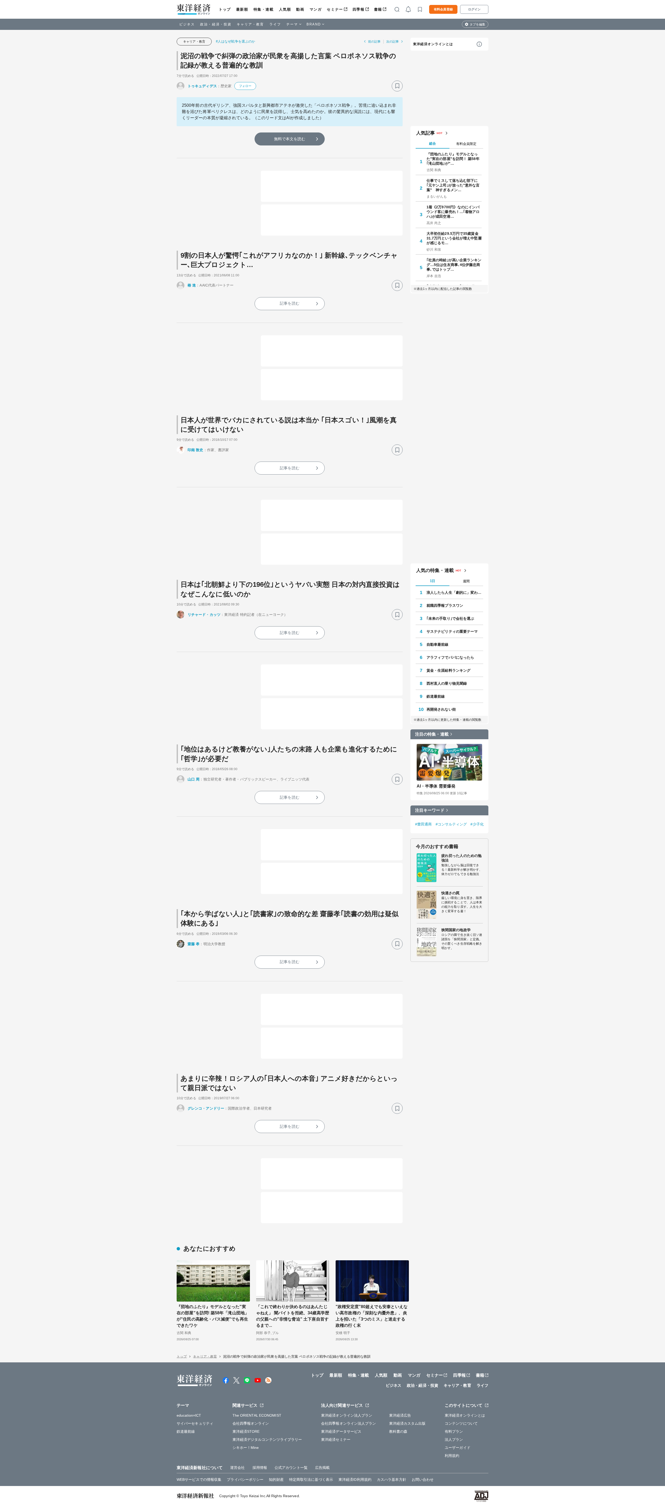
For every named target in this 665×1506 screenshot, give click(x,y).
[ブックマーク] (397, 86)
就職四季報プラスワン (445, 605)
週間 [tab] (466, 581)
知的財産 (276, 1479)
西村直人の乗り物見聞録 (447, 683)
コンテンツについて (461, 1423)
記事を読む (290, 303)
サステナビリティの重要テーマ (452, 631)
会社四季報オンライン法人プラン (348, 1423)
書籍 (378, 9)
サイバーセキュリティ (195, 1423)
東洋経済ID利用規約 (354, 1479)
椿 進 (192, 285)
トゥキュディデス (202, 86)
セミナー (335, 9)
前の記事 (374, 41)
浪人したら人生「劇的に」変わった (455, 592)
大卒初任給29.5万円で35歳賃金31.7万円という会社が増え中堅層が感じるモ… (454, 238)
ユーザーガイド (457, 1447)
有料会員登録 (443, 9)
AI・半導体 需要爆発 (436, 786)
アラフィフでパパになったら (450, 657)
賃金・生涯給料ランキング (448, 670)
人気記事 (425, 133)
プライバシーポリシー (245, 1479)
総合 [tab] (432, 143)
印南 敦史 (195, 450)
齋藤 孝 (194, 944)
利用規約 (452, 1456)
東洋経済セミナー (335, 1439)
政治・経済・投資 (215, 24)
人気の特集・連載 (435, 570)
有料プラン (454, 1431)
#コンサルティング (451, 824)
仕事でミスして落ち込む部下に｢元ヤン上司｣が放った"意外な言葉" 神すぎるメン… (453, 185)
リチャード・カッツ (204, 614)
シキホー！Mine (245, 1447)
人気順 (285, 9)
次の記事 (392, 41)
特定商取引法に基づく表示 (311, 1479)
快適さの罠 (450, 893)
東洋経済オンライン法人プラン (346, 1415)
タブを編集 (477, 24)
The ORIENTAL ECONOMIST (256, 1415)
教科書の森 (398, 1431)
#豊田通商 (423, 824)
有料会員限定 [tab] (466, 144)
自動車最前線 (438, 644)
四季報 (359, 9)
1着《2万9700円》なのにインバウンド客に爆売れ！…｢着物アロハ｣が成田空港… (453, 211)
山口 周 (194, 779)
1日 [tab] (432, 581)
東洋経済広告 (400, 1415)
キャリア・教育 (250, 24)
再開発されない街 (441, 709)
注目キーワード (429, 810)
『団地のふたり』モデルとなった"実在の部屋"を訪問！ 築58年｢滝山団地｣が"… (453, 158)
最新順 (242, 9)
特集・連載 (264, 9)
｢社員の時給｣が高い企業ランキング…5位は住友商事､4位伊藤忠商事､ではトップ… (454, 264)
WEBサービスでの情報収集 (199, 1479)
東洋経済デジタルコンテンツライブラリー (267, 1439)
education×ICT (189, 1415)
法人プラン (454, 1439)
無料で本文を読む (289, 139)
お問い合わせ (423, 1479)
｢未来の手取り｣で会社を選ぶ (450, 618)
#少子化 (476, 824)
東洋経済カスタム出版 (407, 1423)
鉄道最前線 (436, 696)
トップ (225, 9)
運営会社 (237, 1467)
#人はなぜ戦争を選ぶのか (235, 41)
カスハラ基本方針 (391, 1479)
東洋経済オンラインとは (433, 44)
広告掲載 (322, 1467)
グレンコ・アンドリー (206, 1108)
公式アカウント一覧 (291, 1467)
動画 (300, 9)
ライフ (275, 24)
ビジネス (187, 24)
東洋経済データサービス (341, 1431)
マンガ (316, 9)
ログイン (474, 9)
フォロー (245, 86)
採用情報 (259, 1467)
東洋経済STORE (246, 1431)
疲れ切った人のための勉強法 (461, 858)
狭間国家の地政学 (456, 930)
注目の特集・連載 (432, 734)
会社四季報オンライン (250, 1423)
